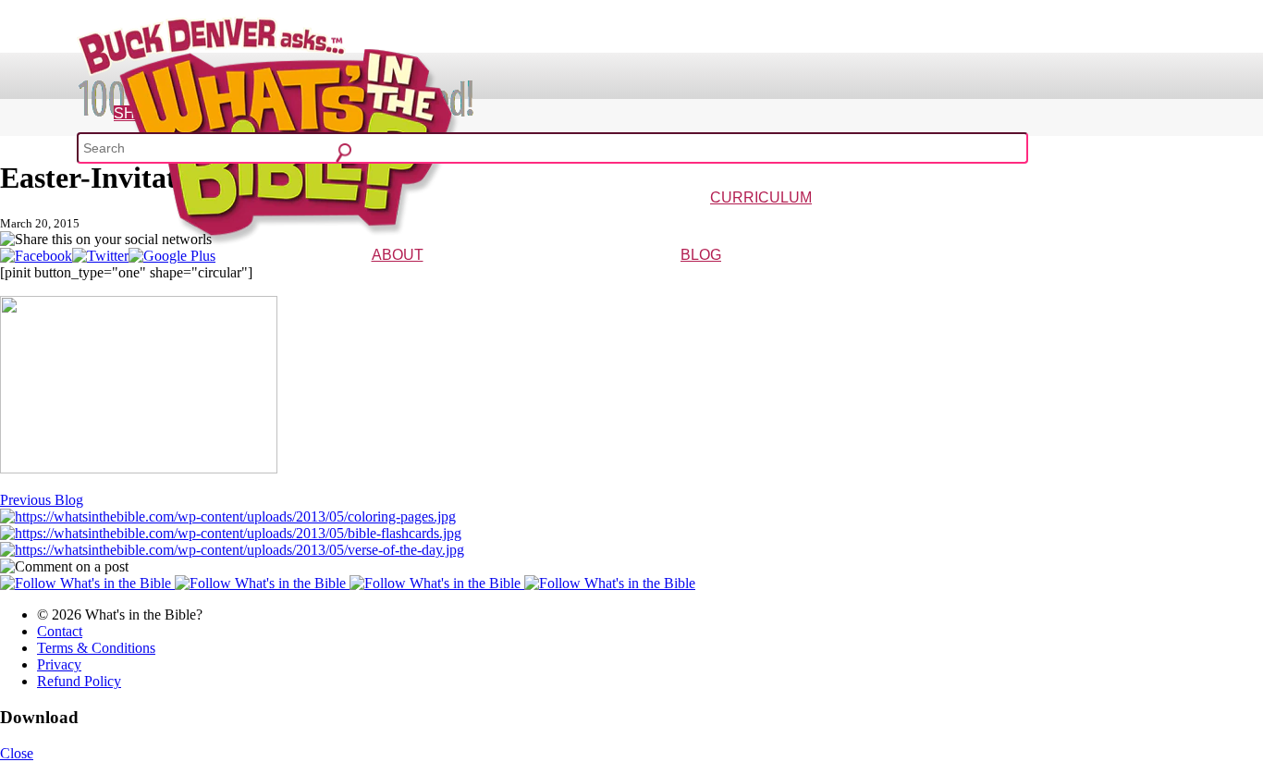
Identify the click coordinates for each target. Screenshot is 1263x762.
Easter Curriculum (809, 224)
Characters (410, 282)
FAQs (451, 282)
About (397, 255)
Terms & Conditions (96, 648)
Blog (701, 255)
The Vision (356, 282)
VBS (865, 224)
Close (16, 753)
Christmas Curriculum (709, 224)
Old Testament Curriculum (942, 224)
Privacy (59, 664)
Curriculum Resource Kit (1068, 224)
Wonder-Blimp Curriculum (589, 224)
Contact (59, 631)
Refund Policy (79, 681)
